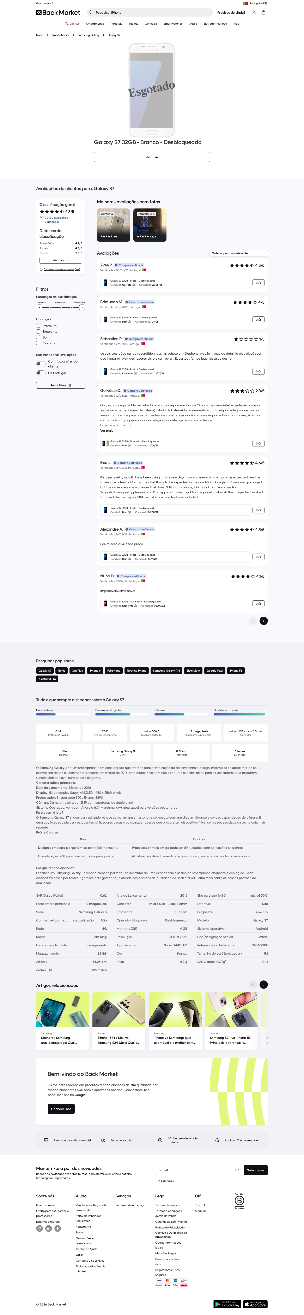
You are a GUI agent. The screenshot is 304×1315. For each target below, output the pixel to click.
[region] (182, 226)
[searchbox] (153, 12)
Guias (79, 1255)
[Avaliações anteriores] (253, 621)
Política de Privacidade (170, 1227)
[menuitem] (95, 23)
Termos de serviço (167, 1205)
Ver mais (106, 430)
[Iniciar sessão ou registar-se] (254, 12)
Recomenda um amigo (130, 1205)
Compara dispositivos (90, 1260)
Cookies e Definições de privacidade (171, 1235)
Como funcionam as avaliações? (62, 269)
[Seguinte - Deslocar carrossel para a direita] (264, 984)
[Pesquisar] (91, 12)
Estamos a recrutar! (48, 1221)
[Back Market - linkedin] (48, 1228)
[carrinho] (264, 12)
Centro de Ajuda (86, 1249)
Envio (79, 1232)
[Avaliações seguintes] (264, 621)
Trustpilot (201, 1205)
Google (80, 1095)
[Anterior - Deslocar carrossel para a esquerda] (253, 984)
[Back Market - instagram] (39, 1228)
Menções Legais (166, 1253)
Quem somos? (45, 1205)
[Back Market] (58, 12)
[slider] (39, 307)
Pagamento (83, 1226)
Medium (200, 1211)
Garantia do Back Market (171, 1221)
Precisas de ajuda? (231, 12)
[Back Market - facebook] (57, 1228)
